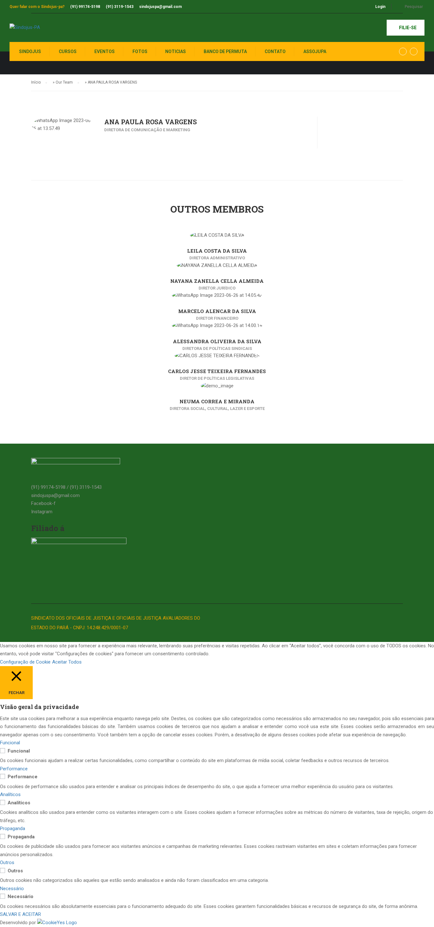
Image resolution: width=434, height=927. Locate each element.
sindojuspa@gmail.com (160, 6)
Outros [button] (7, 862)
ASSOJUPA (314, 51)
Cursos (68, 51)
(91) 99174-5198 (85, 6)
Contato (275, 51)
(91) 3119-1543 (119, 6)
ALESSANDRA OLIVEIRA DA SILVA (217, 341)
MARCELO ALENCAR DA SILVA (217, 311)
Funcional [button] (10, 743)
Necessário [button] (12, 888)
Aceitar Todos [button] (67, 662)
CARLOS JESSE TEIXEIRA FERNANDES (217, 371)
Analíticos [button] (10, 794)
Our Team (64, 82)
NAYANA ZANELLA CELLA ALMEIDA (217, 281)
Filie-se (407, 27)
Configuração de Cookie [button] (25, 662)
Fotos (139, 51)
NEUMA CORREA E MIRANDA (217, 401)
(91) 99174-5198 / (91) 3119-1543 (66, 487)
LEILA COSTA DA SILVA (217, 251)
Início (36, 82)
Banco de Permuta (225, 51)
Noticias (175, 51)
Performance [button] (14, 769)
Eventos (104, 51)
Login (380, 6)
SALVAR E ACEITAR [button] (20, 914)
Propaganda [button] (12, 828)
